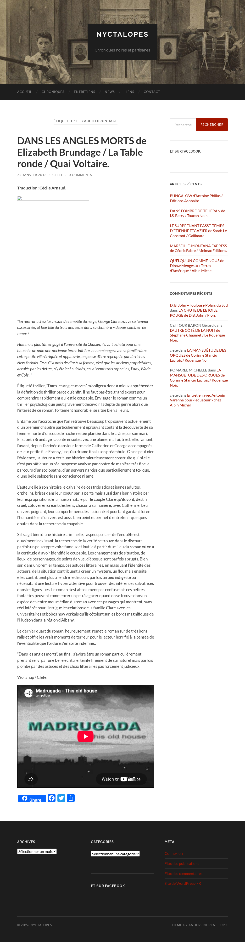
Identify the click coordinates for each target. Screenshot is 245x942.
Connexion (174, 853)
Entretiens (84, 92)
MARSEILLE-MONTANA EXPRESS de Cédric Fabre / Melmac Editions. (198, 248)
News (110, 92)
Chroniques (53, 92)
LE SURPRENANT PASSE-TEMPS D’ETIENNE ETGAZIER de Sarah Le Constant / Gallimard (198, 230)
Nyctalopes (122, 34)
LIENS (129, 92)
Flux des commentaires (183, 873)
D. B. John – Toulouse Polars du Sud (199, 305)
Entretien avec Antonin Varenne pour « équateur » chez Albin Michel (197, 400)
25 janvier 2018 (32, 175)
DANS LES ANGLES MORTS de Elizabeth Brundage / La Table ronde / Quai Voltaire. (81, 152)
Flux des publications (182, 863)
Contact (152, 92)
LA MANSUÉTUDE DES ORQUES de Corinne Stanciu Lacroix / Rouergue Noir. (198, 355)
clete (57, 175)
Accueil (24, 92)
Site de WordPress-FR (183, 883)
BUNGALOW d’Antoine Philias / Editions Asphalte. (196, 198)
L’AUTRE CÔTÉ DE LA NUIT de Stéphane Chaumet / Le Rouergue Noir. (197, 335)
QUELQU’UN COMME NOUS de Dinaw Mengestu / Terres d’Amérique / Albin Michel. (197, 265)
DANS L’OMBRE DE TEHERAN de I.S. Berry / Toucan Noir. (197, 213)
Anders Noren (202, 925)
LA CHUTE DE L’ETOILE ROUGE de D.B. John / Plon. (193, 312)
